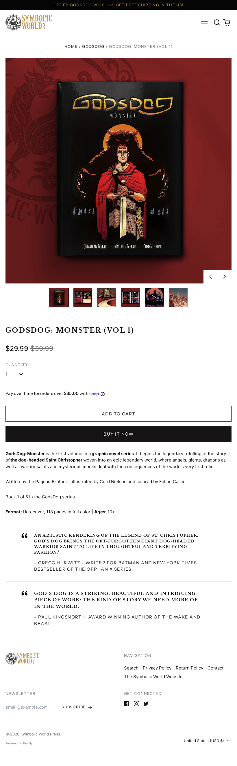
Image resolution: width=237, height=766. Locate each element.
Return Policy (189, 668)
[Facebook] (126, 703)
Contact (215, 668)
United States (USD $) (204, 740)
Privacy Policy (157, 668)
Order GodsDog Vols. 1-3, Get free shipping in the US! (118, 5)
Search (131, 668)
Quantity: (17, 364)
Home (70, 46)
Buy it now (118, 434)
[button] (217, 22)
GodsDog (93, 46)
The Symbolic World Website (153, 676)
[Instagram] (136, 703)
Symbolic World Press (41, 734)
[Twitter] (146, 703)
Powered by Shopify (18, 743)
